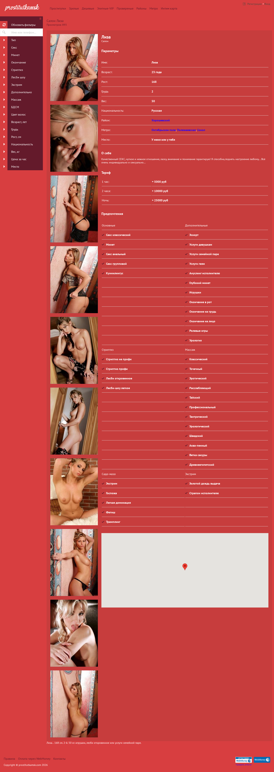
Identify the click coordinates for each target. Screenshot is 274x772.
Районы (141, 8)
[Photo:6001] (74, 562)
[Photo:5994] (74, 138)
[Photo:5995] (74, 208)
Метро (153, 8)
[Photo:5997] (74, 350)
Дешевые (88, 8)
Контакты (59, 758)
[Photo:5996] (74, 279)
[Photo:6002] (74, 633)
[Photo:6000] (74, 491)
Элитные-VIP (105, 8)
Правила (9, 758)
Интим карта (169, 8)
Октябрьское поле (164, 130)
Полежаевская (186, 130)
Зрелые (74, 8)
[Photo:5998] (74, 67)
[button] (184, 566)
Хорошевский (161, 120)
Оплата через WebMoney (34, 758)
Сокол (201, 130)
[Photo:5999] (74, 421)
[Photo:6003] (74, 703)
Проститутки (58, 8)
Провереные (125, 8)
